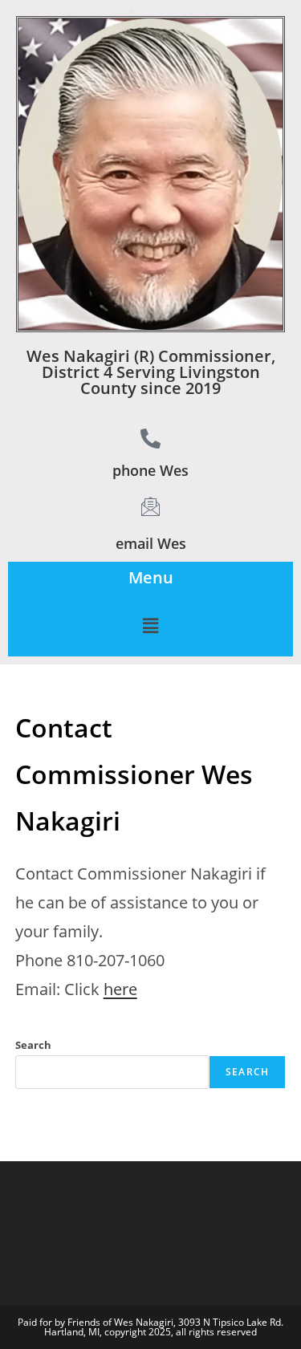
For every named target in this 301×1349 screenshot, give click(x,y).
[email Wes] (150, 507)
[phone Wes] (150, 439)
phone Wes (150, 470)
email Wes (151, 543)
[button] (150, 625)
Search (33, 1045)
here (120, 989)
